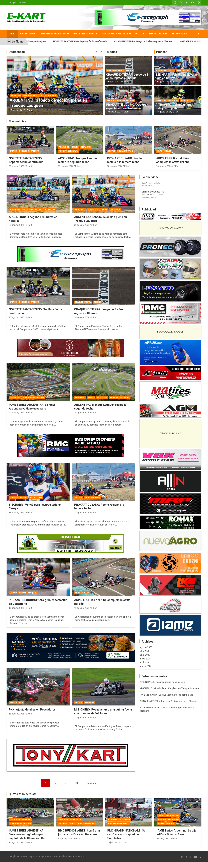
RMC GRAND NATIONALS (115, 33)
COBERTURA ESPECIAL (32, 210)
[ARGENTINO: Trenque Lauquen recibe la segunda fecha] (103, 382)
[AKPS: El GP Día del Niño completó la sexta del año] (103, 577)
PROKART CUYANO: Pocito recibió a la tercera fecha (124, 160)
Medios (112, 52)
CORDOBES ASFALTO (165, 70)
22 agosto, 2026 (82, 225)
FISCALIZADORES (158, 33)
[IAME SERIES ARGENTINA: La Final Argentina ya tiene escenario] (38, 382)
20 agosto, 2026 (17, 110)
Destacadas (17, 52)
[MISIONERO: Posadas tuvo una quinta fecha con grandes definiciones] (103, 687)
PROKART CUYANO (125, 151)
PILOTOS (140, 33)
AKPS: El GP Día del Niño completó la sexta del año (173, 160)
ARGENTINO (26, 33)
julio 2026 (144, 651)
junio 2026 (144, 655)
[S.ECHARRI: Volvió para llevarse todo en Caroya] (38, 482)
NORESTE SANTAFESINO (29, 151)
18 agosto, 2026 (114, 111)
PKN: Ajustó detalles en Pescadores (32, 709)
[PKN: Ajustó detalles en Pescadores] (38, 687)
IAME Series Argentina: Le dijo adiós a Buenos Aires (177, 832)
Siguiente (91, 783)
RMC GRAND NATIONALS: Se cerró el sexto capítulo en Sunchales (126, 834)
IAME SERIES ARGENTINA (53, 33)
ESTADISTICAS (179, 33)
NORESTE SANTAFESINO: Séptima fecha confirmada (26, 160)
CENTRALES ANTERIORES (20, 819)
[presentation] (97, 52)
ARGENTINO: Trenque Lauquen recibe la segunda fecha (78, 160)
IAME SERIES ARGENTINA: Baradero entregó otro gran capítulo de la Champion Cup (27, 834)
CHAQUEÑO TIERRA (115, 70)
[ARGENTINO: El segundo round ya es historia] (38, 194)
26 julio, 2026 (113, 842)
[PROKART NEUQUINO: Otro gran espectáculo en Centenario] (38, 577)
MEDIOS (129, 70)
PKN (21, 702)
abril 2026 (144, 662)
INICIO (12, 33)
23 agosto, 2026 (16, 225)
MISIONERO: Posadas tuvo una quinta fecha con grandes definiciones (103, 711)
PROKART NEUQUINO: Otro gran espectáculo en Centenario (127, 106)
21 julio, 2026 (163, 838)
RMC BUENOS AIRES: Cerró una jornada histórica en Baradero (79, 832)
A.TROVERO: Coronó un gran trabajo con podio (174, 106)
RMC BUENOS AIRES (84, 33)
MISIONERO (89, 702)
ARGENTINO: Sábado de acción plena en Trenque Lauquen (169, 688)
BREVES (13, 151)
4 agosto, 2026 (65, 838)
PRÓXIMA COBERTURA (68, 151)
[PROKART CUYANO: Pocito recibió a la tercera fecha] (103, 482)
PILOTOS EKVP (182, 70)
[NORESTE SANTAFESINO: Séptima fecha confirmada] (38, 286)
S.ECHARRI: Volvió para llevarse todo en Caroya (176, 76)
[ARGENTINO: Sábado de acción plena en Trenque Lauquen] (103, 194)
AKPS (159, 151)
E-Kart (30, 110)
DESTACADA (16, 95)
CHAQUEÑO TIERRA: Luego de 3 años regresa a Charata (90, 41)
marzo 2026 (145, 666)
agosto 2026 (145, 647)
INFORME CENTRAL (67, 823)
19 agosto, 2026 (65, 166)
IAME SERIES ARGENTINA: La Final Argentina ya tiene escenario (159, 41)
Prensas (161, 52)
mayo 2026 (145, 658)
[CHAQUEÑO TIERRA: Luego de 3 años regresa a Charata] (103, 286)
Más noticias (17, 121)
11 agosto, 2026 (163, 111)
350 (76, 783)
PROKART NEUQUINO (125, 101)
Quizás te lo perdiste (23, 794)
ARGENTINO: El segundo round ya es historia (162, 682)
